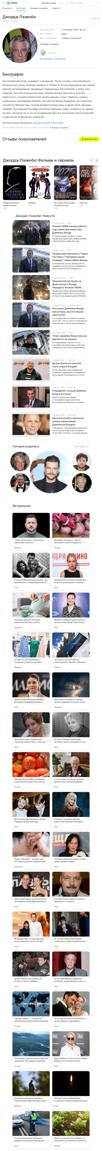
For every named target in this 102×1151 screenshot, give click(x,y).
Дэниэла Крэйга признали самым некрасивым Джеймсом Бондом (68, 421)
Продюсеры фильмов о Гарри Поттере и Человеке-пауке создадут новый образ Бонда (70, 257)
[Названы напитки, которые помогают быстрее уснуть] (31, 611)
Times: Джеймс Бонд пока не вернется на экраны (69, 338)
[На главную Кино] (13, 3)
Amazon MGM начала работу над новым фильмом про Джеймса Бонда (69, 229)
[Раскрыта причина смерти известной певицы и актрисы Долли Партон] (71, 810)
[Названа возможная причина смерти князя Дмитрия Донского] (31, 1090)
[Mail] (8, 3)
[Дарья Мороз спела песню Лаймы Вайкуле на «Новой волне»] (71, 1050)
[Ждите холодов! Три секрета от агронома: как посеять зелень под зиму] (71, 1129)
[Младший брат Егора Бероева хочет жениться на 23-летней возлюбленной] (31, 930)
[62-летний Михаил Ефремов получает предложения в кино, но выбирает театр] (71, 970)
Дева (64, 34)
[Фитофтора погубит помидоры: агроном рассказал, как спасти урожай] (31, 771)
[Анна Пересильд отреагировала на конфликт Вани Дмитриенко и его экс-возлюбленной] (31, 890)
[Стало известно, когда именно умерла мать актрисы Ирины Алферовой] (71, 771)
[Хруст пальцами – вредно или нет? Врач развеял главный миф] (31, 850)
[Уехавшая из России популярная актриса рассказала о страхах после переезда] (71, 571)
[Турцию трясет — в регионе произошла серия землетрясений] (31, 1010)
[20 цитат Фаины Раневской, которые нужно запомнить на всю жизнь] (71, 731)
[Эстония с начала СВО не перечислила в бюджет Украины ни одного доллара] (71, 651)
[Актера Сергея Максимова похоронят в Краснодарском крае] (71, 1090)
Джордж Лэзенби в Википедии (48, 122)
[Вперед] (97, 160)
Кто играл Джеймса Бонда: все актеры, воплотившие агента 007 (68, 311)
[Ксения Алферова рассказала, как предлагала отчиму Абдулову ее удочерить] (31, 571)
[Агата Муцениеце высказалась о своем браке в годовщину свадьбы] (71, 1010)
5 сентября (67, 29)
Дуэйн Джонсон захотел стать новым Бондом (66, 365)
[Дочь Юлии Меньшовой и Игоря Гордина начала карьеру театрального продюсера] (31, 810)
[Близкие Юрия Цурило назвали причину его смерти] (71, 890)
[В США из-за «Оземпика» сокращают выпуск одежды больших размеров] (31, 651)
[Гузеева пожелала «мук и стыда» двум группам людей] (71, 850)
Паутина (83, 203)
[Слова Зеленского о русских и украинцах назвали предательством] (31, 531)
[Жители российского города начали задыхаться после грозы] (71, 691)
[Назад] (91, 160)
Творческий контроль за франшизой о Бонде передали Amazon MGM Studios (66, 284)
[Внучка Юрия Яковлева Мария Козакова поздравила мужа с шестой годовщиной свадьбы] (31, 691)
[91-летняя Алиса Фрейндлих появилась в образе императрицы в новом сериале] (71, 930)
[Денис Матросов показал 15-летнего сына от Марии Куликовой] (31, 970)
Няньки (31, 203)
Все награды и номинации (53, 58)
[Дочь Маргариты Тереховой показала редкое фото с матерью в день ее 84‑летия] (31, 731)
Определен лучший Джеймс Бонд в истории (69, 392)
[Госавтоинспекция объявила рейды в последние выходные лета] (31, 1129)
